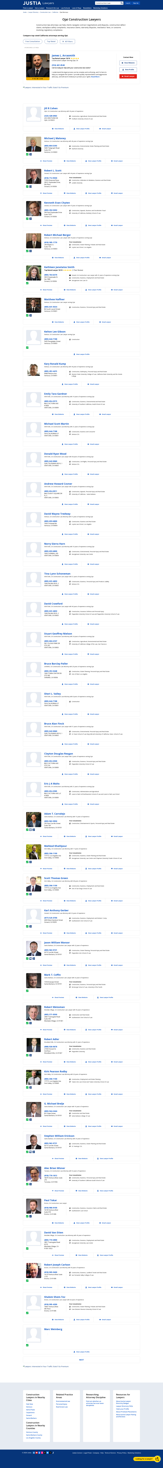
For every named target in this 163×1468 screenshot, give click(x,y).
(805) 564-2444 (50, 1111)
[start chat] (157, 1459)
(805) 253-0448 (50, 671)
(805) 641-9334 (50, 307)
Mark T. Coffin (52, 974)
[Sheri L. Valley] (33, 699)
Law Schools (65, 8)
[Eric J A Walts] (33, 789)
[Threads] (45, 1453)
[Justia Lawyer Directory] (32, 3)
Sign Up (135, 3)
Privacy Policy (121, 1453)
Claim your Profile (122, 1409)
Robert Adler (51, 1039)
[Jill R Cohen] (33, 114)
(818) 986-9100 (50, 1207)
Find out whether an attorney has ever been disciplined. (95, 1403)
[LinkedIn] (34, 1453)
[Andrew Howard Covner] (33, 489)
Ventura (29, 1407)
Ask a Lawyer (40, 8)
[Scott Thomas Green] (33, 884)
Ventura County (32, 1432)
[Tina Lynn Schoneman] (33, 579)
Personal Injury (61, 1404)
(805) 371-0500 (50, 1014)
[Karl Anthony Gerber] (33, 916)
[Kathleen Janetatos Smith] (33, 272)
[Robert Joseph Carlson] (33, 1270)
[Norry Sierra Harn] (33, 549)
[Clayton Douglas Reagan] (33, 759)
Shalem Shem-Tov (54, 1296)
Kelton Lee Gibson (55, 331)
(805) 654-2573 (50, 401)
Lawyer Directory (33, 12)
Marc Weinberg (53, 1329)
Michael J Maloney (55, 138)
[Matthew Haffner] (33, 305)
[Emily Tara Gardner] (33, 399)
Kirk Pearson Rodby (55, 1071)
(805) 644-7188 (50, 339)
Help (102, 1453)
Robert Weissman (54, 1007)
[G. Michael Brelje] (33, 1109)
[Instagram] (42, 1453)
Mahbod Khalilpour (55, 845)
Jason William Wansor (57, 942)
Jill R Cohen (51, 108)
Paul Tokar (50, 1200)
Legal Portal (87, 1453)
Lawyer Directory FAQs (124, 1406)
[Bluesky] (47, 1453)
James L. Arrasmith (63, 55)
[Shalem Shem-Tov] (33, 1302)
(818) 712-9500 (50, 178)
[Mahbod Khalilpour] (33, 851)
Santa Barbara (31, 1418)
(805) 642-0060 (50, 461)
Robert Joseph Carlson (57, 1264)
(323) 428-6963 (50, 116)
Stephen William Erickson (59, 1135)
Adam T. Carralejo (54, 813)
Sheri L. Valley (52, 693)
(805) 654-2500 (50, 761)
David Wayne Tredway (57, 513)
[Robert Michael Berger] (33, 240)
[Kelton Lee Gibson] (33, 337)
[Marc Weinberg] (33, 1335)
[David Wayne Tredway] (33, 519)
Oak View (29, 1404)
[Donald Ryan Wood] (33, 459)
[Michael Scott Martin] (33, 429)
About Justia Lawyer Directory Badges (123, 1402)
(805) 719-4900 (50, 1240)
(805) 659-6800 (50, 521)
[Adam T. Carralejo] (33, 819)
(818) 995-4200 (50, 1304)
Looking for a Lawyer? (144, 1459)
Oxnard (29, 1415)
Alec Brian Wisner (54, 1168)
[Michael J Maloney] (33, 144)
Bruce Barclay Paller (56, 663)
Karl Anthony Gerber (56, 910)
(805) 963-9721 (50, 950)
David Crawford (53, 603)
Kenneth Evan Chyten (57, 202)
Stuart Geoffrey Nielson (58, 633)
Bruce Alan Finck (54, 723)
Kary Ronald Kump (55, 363)
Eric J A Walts (52, 783)
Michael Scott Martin (56, 423)
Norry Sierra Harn (54, 543)
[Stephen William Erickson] (33, 1141)
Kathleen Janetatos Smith (59, 267)
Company (96, 1453)
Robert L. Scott (52, 170)
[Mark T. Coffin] (33, 980)
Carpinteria (30, 1412)
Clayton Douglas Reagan (58, 753)
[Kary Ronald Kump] (33, 369)
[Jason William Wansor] (33, 948)
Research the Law (52, 8)
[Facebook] (39, 1453)
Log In (128, 3)
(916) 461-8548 (58, 65)
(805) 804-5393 (50, 145)
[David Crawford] (33, 609)
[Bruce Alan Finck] (33, 729)
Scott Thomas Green (56, 878)
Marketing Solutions (100, 8)
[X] (50, 1453)
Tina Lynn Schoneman (57, 573)
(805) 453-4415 (50, 371)
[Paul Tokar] (33, 1206)
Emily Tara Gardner (55, 393)
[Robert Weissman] (33, 1012)
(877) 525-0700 (50, 918)
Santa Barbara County (34, 1435)
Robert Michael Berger (57, 234)
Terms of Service (110, 1453)
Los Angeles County (33, 1438)
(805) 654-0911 (50, 491)
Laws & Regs (76, 8)
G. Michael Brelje (54, 1103)
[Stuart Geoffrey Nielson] (33, 639)
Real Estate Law (62, 1407)
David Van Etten (53, 1232)
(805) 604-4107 (50, 641)
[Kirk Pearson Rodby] (33, 1077)
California (55, 12)
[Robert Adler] (33, 1045)
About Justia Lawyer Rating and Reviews (126, 1416)
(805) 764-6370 (50, 275)
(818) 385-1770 (50, 242)
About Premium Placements (126, 1412)
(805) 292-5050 (50, 210)
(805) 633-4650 (50, 581)
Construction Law (45, 12)
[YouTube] (36, 1453)
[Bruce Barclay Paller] (33, 669)
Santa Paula (30, 1410)
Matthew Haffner (54, 299)
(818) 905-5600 (50, 1272)
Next (81, 1360)
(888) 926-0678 (50, 1046)
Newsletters (87, 8)
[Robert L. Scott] (33, 176)
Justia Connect (77, 1453)
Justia (25, 12)
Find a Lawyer (28, 8)
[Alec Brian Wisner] (33, 1173)
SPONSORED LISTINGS (32, 47)
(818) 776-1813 (50, 1175)
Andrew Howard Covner (58, 483)
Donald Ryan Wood (55, 453)
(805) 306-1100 (50, 853)
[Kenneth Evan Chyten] (33, 208)
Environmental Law (63, 1401)
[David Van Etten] (33, 1238)
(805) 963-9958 (50, 821)
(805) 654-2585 (50, 791)
